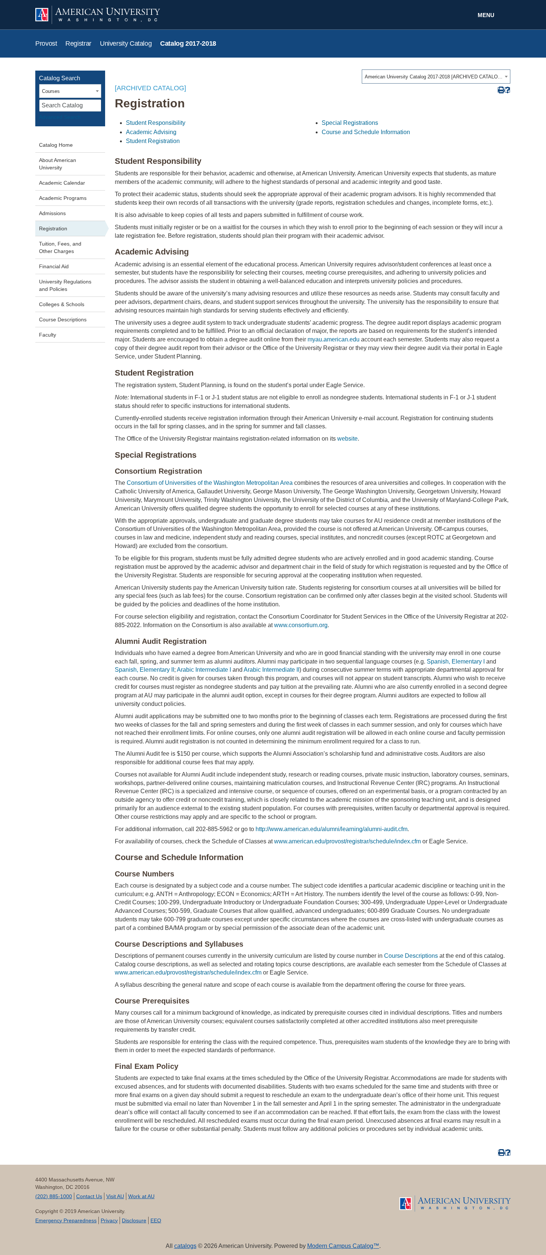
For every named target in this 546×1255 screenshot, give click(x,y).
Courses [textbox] (51, 91)
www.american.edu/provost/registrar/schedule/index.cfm (347, 841)
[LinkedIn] (286, 1195)
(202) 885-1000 (53, 1196)
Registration (53, 228)
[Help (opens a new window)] (507, 90)
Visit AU (115, 1196)
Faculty (47, 335)
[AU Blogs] (338, 1195)
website (347, 438)
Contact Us (89, 1196)
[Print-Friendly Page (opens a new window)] (500, 90)
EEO (155, 1220)
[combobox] (436, 76)
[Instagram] (312, 1195)
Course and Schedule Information (366, 132)
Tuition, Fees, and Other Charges (60, 247)
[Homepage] (455, 1203)
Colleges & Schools (61, 304)
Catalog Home (56, 145)
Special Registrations (350, 123)
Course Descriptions (63, 319)
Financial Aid (54, 266)
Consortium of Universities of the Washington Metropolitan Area (210, 483)
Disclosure (134, 1220)
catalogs (185, 1246)
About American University (57, 164)
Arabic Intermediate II (271, 670)
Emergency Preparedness (66, 1220)
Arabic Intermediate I (204, 670)
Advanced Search (60, 117)
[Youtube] (259, 1195)
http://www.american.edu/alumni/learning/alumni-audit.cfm (331, 829)
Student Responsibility (155, 123)
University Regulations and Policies (65, 285)
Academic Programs (63, 198)
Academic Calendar (62, 183)
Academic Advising (151, 132)
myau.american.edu (334, 339)
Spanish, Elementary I (456, 661)
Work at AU (141, 1196)
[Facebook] (207, 1195)
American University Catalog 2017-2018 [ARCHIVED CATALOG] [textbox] (434, 77)
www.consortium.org (301, 625)
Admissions (52, 213)
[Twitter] (233, 1195)
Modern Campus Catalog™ (343, 1246)
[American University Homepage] (154, 15)
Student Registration (153, 141)
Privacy (109, 1220)
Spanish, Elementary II (144, 670)
